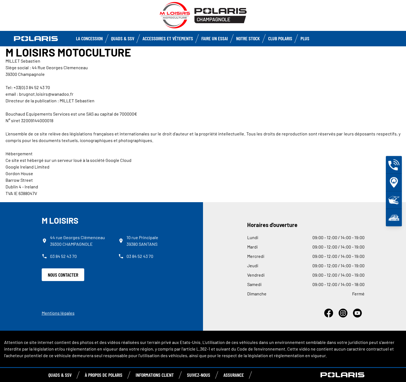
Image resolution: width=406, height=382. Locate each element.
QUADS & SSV (60, 375)
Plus (304, 38)
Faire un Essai (214, 38)
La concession (89, 38)
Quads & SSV (122, 38)
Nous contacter (63, 275)
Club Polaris (280, 38)
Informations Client (155, 375)
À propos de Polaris (103, 375)
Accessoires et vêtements (168, 38)
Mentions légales (58, 313)
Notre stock (248, 38)
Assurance (233, 375)
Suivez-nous (198, 375)
